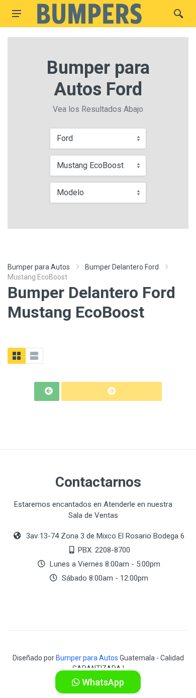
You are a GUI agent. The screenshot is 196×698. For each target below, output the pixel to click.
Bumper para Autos (39, 267)
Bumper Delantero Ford (122, 267)
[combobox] (98, 138)
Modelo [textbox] (70, 192)
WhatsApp (102, 682)
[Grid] (17, 356)
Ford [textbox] (65, 138)
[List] (34, 356)
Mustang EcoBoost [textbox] (90, 165)
